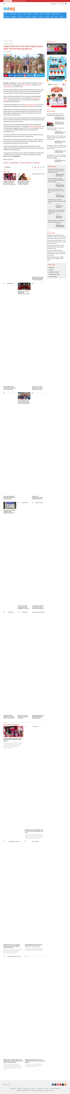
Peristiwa (36, 14)
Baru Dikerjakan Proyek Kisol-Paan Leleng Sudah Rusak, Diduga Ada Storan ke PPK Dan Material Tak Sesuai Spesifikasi (24, 402)
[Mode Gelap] (66, 3)
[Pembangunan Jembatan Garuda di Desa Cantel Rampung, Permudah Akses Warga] (38, 553)
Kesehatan (20, 16)
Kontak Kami (40, 1088)
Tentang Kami (13, 1088)
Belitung (6, 162)
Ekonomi (30, 14)
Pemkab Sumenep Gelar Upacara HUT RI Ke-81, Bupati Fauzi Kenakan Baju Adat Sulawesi (9, 183)
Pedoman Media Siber (55, 1088)
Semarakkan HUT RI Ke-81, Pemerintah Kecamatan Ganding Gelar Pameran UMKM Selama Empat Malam (60, 161)
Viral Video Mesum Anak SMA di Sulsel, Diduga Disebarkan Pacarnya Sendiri (60, 196)
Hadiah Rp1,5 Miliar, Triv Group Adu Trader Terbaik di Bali (60, 132)
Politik (24, 14)
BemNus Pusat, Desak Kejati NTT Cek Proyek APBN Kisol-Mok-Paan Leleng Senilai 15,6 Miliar (37, 388)
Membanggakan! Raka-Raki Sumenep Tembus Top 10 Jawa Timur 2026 (9, 388)
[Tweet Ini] (36, 167)
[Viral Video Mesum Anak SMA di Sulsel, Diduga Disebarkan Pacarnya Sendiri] (56, 190)
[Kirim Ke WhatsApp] (44, 167)
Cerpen (61, 16)
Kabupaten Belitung (26, 85)
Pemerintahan (13, 14)
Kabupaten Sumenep (54, 272)
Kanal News (51, 267)
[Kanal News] (9, 8)
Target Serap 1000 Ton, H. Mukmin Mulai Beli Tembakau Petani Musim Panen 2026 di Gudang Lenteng (61, 151)
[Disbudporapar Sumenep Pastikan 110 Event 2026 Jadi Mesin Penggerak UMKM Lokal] (24, 176)
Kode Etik (46, 1088)
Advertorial (6, 16)
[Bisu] (62, 53)
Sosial (41, 14)
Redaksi (20, 1088)
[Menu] (4, 3)
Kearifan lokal (36, 162)
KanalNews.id (8, 51)
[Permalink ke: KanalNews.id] (4, 51)
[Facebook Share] (33, 167)
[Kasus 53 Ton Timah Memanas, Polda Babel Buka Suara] (24, 662)
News (5, 14)
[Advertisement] (35, 28)
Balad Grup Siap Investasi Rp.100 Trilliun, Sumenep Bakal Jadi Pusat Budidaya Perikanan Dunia (57, 236)
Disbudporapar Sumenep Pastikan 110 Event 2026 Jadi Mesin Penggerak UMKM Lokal (23, 183)
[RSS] (65, 1084)
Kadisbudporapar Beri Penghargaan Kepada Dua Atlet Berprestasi (60, 226)
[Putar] (48, 53)
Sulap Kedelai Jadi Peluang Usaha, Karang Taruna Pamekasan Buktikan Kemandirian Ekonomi (60, 175)
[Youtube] (60, 1084)
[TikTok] (63, 1085)
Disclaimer (33, 1088)
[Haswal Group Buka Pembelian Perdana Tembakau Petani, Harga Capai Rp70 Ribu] (50, 123)
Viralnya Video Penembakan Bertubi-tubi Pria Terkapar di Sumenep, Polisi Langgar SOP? (59, 217)
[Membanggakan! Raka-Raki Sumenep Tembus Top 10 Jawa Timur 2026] (9, 334)
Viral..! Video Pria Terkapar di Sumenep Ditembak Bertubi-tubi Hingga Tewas (60, 206)
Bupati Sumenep (53, 276)
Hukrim (19, 14)
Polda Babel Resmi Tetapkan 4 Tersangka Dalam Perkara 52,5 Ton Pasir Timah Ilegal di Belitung (8, 717)
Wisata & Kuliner (55, 14)
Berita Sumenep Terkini (54, 274)
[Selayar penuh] (64, 53)
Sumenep (51, 269)
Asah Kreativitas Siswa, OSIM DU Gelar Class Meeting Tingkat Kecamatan (55, 247)
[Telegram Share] (41, 167)
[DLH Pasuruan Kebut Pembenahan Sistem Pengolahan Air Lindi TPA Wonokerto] (24, 553)
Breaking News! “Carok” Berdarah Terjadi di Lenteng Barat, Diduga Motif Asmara (56, 242)
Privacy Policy (26, 1088)
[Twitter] (55, 1084)
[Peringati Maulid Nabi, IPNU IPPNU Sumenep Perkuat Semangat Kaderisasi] (57, 114)
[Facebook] (53, 1084)
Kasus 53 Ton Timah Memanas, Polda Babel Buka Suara (23, 717)
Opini (52, 16)
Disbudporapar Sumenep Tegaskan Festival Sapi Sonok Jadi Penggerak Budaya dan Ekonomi (38, 278)
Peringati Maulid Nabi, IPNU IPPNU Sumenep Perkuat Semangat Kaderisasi (60, 118)
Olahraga (34, 16)
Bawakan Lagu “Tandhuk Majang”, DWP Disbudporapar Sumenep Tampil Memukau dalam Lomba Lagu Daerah (23, 292)
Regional (5, 43)
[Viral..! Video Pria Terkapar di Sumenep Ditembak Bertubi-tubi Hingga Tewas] (56, 201)
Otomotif (47, 16)
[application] (57, 49)
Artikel (56, 16)
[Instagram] (58, 1084)
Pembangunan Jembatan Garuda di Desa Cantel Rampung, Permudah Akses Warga (38, 607)
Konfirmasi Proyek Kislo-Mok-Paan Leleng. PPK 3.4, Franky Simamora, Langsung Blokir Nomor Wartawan (9, 497)
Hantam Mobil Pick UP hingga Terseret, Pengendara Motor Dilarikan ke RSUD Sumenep (60, 185)
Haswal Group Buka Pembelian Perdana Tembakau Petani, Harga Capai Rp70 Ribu (60, 123)
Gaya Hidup (27, 16)
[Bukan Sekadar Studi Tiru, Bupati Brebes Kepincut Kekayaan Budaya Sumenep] (38, 662)
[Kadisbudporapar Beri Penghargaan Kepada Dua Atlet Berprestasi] (56, 221)
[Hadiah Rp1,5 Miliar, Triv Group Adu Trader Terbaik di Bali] (57, 128)
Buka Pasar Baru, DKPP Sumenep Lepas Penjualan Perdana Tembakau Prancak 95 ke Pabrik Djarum (60, 142)
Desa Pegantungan (14, 162)
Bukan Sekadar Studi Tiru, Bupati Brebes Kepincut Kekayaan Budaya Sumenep (38, 717)
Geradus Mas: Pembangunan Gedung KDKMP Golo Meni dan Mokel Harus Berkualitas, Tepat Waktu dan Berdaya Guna (38, 497)
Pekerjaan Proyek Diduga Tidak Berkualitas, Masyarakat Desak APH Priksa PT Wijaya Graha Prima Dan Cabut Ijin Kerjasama (9, 511)
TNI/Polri (41, 16)
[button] (63, 3)
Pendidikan (13, 16)
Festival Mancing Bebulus (29, 104)
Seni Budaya (47, 14)
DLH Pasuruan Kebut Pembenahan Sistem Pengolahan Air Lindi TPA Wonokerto (23, 607)
